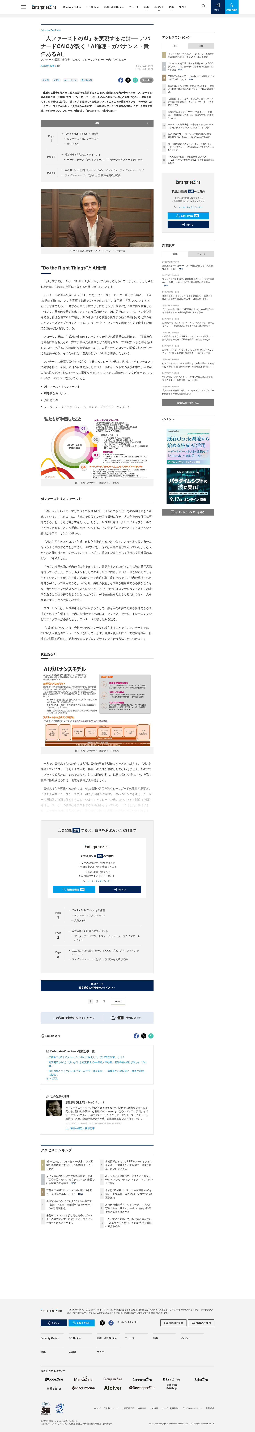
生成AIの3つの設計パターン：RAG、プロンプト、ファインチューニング (104, 170)
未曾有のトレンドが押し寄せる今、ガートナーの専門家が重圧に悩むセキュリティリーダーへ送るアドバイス (69, 1219)
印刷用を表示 (52, 1035)
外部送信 (210, 1408)
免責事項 (142, 1408)
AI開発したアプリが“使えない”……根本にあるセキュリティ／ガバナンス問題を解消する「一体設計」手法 (187, 351)
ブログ (182, 7)
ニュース (134, 7)
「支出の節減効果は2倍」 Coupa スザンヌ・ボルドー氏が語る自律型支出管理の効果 (188, 392)
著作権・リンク (111, 1408)
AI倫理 (56, 80)
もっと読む (52, 1078)
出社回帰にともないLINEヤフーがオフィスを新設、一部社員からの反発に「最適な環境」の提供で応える (128, 1165)
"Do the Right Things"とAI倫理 (81, 133)
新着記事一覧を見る (188, 402)
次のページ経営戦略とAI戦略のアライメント (97, 985)
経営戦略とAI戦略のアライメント (83, 154)
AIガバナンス (70, 80)
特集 (171, 7)
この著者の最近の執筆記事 (80, 1128)
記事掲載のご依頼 (173, 1322)
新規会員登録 (75, 889)
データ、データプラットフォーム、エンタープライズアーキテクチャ (104, 159)
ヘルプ (97, 1408)
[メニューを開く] (23, 7)
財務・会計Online (114, 7)
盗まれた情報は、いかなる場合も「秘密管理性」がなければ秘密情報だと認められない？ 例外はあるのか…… (188, 365)
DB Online (93, 7)
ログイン (122, 889)
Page (51, 156)
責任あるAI (87, 80)
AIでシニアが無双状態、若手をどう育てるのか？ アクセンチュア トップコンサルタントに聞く (129, 1179)
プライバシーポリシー (192, 1408)
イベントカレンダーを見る (190, 512)
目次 (97, 123)
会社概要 (154, 1408)
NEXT (117, 1001)
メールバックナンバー (99, 881)
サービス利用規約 (170, 1408)
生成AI (45, 80)
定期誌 (72, 1352)
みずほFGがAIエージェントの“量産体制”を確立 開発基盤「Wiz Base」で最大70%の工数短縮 (128, 1193)
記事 (146, 7)
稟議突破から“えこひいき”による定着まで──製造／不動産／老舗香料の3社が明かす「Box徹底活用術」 (69, 1204)
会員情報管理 (128, 1408)
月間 (201, 46)
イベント (159, 7)
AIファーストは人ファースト (83, 138)
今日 (175, 46)
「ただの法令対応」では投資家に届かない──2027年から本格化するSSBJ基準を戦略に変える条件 (128, 1222)
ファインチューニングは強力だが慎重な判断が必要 (93, 175)
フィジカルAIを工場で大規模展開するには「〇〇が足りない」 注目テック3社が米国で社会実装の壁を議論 (70, 1179)
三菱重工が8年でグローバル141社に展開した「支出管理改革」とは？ (87, 1057)
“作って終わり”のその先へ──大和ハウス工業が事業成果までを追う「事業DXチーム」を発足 (69, 1165)
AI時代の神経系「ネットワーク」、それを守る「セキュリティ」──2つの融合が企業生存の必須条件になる (128, 1208)
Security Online (72, 7)
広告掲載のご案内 (201, 1322)
